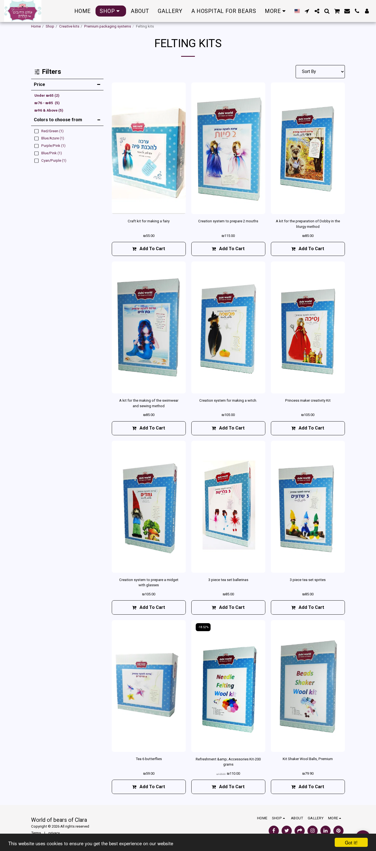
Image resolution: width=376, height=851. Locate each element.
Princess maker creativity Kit (308, 400)
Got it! (351, 842)
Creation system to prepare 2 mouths (228, 221)
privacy (54, 833)
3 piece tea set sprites (308, 580)
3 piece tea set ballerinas (228, 580)
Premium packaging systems (107, 26)
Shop (50, 26)
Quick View (148, 207)
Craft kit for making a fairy (149, 221)
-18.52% (203, 627)
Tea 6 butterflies (149, 759)
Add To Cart (232, 248)
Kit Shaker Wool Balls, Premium (308, 759)
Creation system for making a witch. (228, 400)
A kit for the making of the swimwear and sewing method (148, 403)
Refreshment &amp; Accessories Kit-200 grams (228, 762)
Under (46, 95)
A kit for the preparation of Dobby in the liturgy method (308, 224)
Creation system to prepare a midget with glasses (148, 582)
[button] (307, 11)
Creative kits (69, 26)
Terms (36, 833)
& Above (48, 110)
